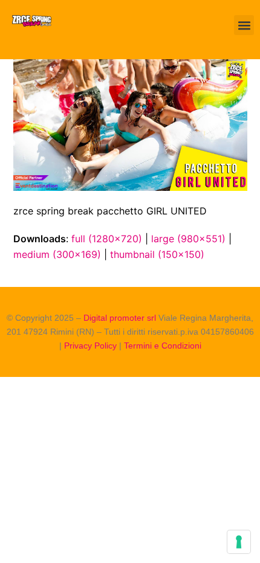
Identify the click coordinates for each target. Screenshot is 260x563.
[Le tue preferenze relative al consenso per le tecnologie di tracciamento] (238, 541)
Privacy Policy (90, 345)
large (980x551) (188, 239)
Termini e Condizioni (162, 345)
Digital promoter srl (120, 318)
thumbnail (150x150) (157, 254)
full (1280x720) (106, 239)
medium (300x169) (57, 254)
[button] (244, 25)
